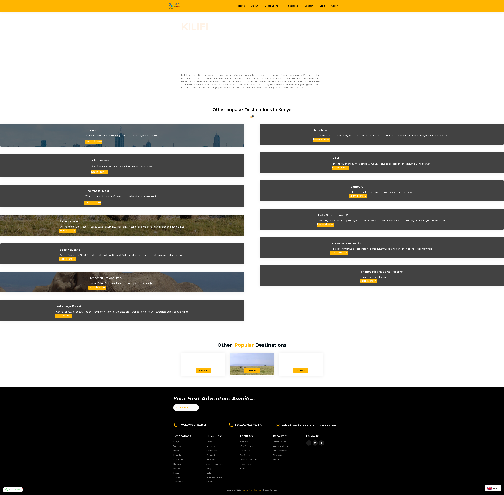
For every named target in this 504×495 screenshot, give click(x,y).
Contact (308, 6)
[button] (13, 489)
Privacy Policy (246, 464)
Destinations (271, 6)
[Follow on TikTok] (321, 443)
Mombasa (321, 130)
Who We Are (245, 442)
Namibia (177, 464)
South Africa (178, 459)
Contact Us (211, 451)
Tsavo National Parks (346, 243)
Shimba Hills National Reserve (382, 271)
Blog (322, 6)
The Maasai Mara (97, 190)
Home (241, 6)
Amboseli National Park (106, 278)
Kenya (176, 442)
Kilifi (336, 158)
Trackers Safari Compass (251, 490)
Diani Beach (100, 160)
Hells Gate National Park (335, 215)
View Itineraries (185, 407)
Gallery (334, 6)
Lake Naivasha (70, 249)
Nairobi (91, 130)
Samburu (357, 186)
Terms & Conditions (248, 459)
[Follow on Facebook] (308, 443)
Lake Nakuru (69, 221)
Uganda (176, 451)
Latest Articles (279, 442)
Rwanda (177, 455)
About (254, 6)
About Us (210, 446)
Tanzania (177, 446)
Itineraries (292, 6)
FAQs (242, 468)
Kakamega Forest (68, 306)
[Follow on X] (315, 443)
